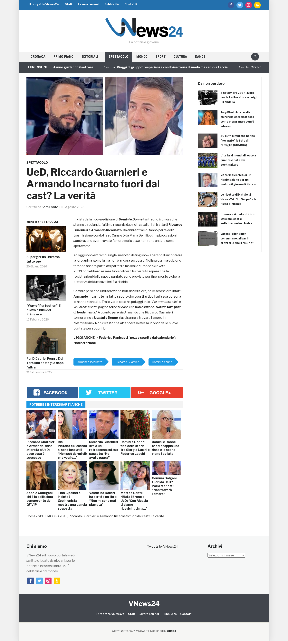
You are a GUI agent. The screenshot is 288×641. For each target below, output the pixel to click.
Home (30, 516)
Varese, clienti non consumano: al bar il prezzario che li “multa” (237, 238)
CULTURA (180, 56)
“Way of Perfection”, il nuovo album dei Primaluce (43, 310)
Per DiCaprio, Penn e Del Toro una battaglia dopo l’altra (45, 363)
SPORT (161, 56)
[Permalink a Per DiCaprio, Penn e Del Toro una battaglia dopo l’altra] (46, 342)
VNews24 (144, 603)
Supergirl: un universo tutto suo (43, 259)
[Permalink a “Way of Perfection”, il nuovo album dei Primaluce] (46, 289)
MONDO (142, 56)
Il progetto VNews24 (44, 4)
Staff (68, 4)
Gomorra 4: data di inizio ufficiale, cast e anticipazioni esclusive (237, 218)
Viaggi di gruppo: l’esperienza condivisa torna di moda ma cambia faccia (154, 67)
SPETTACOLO (118, 56)
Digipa (171, 630)
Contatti (131, 4)
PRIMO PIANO (63, 56)
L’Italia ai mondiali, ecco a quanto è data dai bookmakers (238, 160)
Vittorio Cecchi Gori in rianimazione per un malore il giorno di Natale (238, 179)
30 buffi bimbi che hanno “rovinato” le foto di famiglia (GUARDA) (237, 140)
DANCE (200, 56)
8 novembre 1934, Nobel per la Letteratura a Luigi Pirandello (238, 97)
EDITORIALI (90, 56)
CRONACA (38, 56)
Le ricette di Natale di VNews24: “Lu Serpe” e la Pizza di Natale (238, 199)
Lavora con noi (88, 4)
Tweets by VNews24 (162, 546)
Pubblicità (111, 4)
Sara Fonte (50, 207)
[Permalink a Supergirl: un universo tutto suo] (46, 240)
